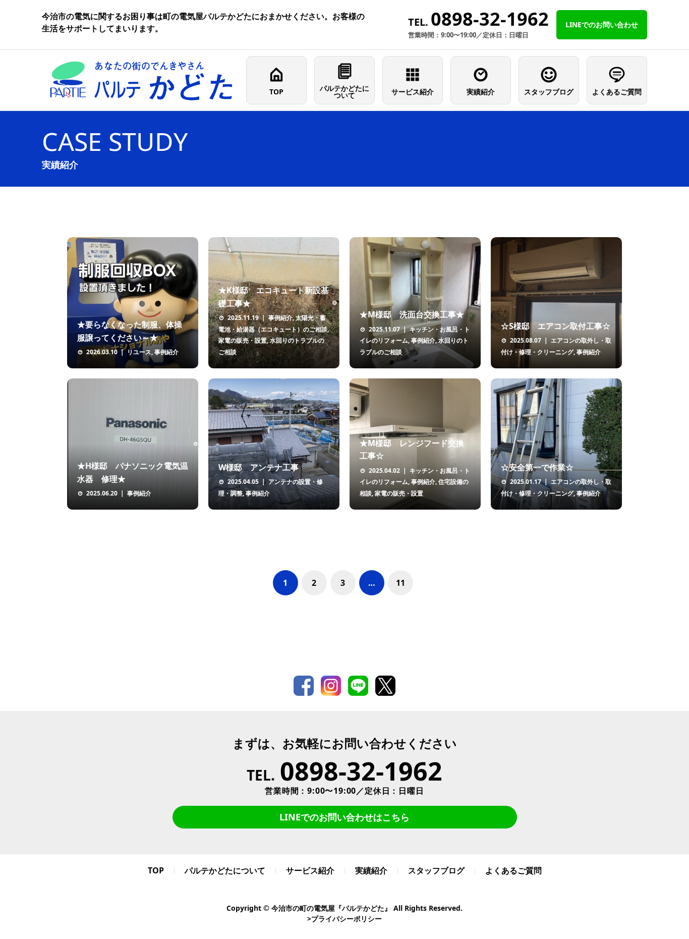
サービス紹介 (412, 91)
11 (400, 582)
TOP (276, 91)
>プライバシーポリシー (344, 918)
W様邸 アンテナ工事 (258, 467)
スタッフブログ (548, 91)
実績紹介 (481, 91)
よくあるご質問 (617, 91)
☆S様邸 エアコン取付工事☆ (555, 326)
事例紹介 (166, 352)
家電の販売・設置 (242, 340)
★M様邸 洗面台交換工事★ (412, 314)
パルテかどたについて (344, 91)
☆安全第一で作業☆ (537, 467)
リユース (139, 352)
